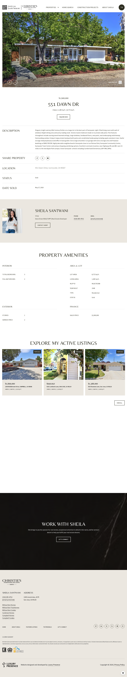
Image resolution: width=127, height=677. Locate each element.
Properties (51, 7)
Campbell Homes (8, 616)
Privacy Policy (119, 665)
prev (9, 82)
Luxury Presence (54, 665)
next (15, 82)
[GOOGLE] (117, 626)
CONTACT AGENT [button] (43, 225)
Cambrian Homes (8, 613)
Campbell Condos (8, 618)
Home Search (67, 7)
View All (119, 403)
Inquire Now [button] (63, 117)
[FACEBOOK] (96, 626)
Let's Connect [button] (63, 539)
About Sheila (108, 7)
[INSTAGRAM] (123, 626)
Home (4, 627)
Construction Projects (87, 7)
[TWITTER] (107, 626)
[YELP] (112, 626)
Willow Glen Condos (9, 610)
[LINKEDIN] (101, 626)
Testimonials (47, 627)
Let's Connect (62, 627)
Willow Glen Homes (9, 605)
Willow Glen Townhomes (10, 608)
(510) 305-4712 (79, 219)
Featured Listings (31, 627)
